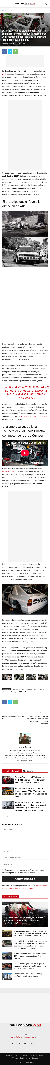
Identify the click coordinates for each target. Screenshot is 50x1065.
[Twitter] (10, 51)
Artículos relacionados (12, 771)
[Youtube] (37, 1043)
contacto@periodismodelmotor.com (25, 1037)
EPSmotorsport (8, 471)
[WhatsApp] (15, 51)
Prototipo (14, 692)
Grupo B (41, 689)
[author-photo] (25, 744)
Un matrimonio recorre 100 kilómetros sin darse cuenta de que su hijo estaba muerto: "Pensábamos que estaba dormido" (30, 933)
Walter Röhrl (23, 692)
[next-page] (7, 816)
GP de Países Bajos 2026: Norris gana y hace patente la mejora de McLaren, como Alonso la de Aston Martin (30, 966)
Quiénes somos (25, 1058)
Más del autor (28, 771)
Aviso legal (8, 1056)
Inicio (3, 11)
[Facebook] (4, 51)
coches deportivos (18, 689)
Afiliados (15, 1058)
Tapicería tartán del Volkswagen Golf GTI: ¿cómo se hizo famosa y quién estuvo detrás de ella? (30, 780)
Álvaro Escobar (9, 43)
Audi (4, 74)
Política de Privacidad (21, 1056)
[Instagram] (18, 1043)
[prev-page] (3, 816)
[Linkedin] (25, 1043)
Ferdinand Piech (31, 689)
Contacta (35, 1058)
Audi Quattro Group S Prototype (34, 416)
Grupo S (5, 692)
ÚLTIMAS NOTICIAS (11, 897)
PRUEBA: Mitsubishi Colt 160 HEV (13, 717)
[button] (4, 4)
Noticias (9, 11)
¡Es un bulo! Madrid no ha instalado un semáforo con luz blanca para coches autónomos (37, 720)
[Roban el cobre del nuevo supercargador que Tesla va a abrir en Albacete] (7, 976)
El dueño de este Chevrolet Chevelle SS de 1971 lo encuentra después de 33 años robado (30, 956)
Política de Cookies (37, 1056)
